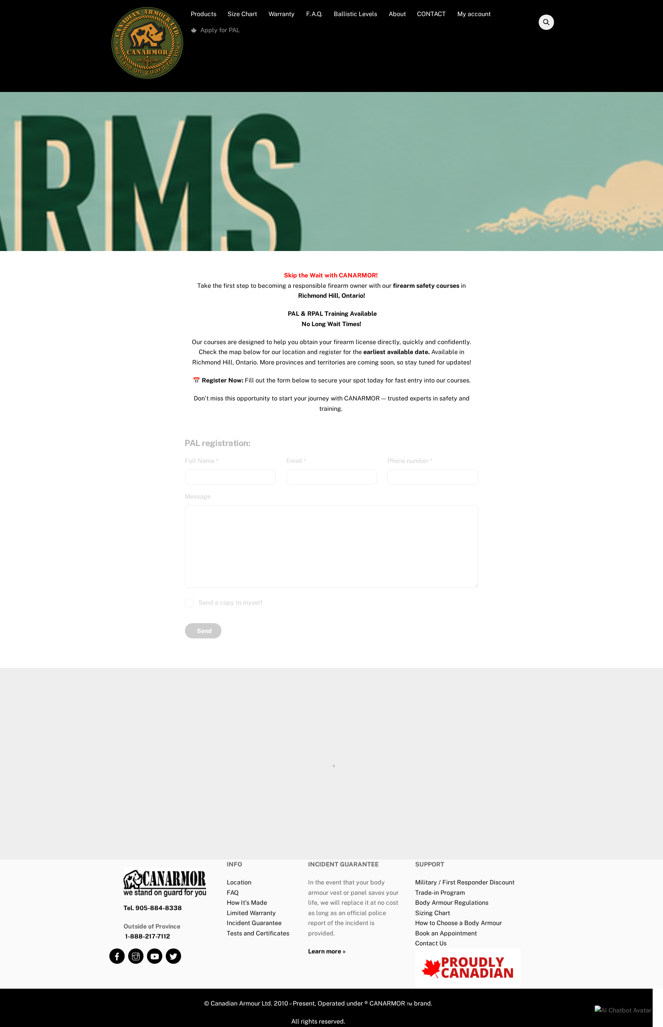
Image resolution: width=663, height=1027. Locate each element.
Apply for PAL (219, 30)
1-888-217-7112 (147, 936)
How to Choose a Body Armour (458, 923)
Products (203, 14)
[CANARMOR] (147, 79)
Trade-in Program (440, 892)
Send (204, 631)
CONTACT (431, 14)
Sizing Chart (432, 913)
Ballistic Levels (355, 14)
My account (474, 14)
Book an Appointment (446, 933)
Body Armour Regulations (451, 902)
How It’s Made (247, 902)
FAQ (233, 892)
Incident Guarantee (254, 923)
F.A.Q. (314, 14)
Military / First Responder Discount (465, 882)
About (397, 14)
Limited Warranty (251, 913)
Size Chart (242, 14)
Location (239, 882)
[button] (623, 1011)
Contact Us (431, 943)
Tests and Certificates (258, 933)
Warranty (282, 14)
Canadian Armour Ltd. (241, 1003)
